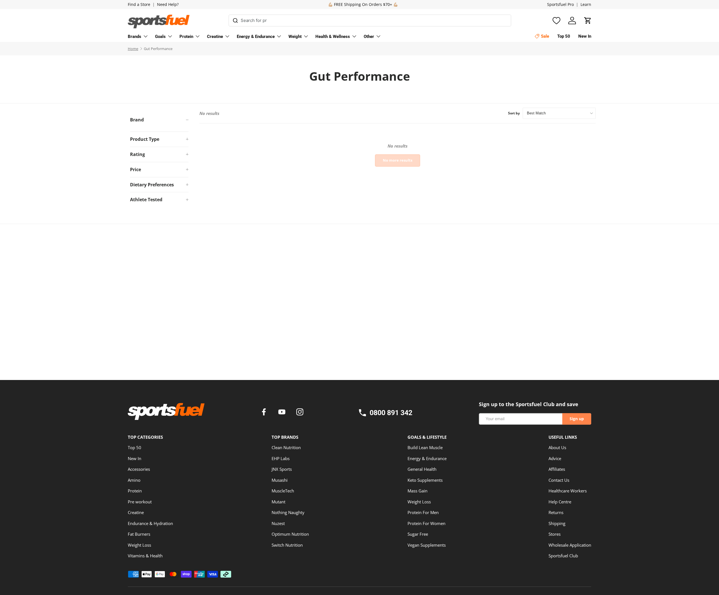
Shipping (557, 523)
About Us (557, 447)
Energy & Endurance (256, 36)
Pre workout (140, 501)
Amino (134, 480)
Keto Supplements (425, 480)
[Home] (166, 413)
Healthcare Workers (568, 491)
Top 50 (134, 447)
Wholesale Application (570, 545)
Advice (555, 458)
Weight (295, 36)
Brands (134, 36)
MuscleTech (283, 491)
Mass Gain (417, 491)
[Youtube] (283, 412)
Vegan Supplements (427, 545)
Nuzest (278, 523)
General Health (422, 469)
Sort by (514, 113)
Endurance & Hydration (150, 523)
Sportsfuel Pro (560, 4)
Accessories (139, 469)
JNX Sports (282, 469)
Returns (556, 512)
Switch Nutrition (287, 545)
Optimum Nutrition (290, 534)
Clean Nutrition (286, 447)
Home (133, 49)
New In (134, 458)
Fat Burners (139, 534)
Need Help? (168, 4)
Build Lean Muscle (425, 447)
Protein (186, 36)
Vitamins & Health (145, 555)
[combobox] (370, 20)
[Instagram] (300, 412)
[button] (588, 20)
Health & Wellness (332, 36)
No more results (397, 160)
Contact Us (559, 480)
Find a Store (139, 4)
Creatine (215, 36)
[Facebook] (265, 412)
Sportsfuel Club (563, 555)
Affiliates (557, 469)
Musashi (280, 480)
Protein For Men (423, 512)
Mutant (278, 501)
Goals (160, 36)
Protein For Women (426, 523)
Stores (555, 534)
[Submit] (235, 19)
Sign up (577, 418)
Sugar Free (418, 534)
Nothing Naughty (288, 512)
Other (369, 36)
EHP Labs (281, 458)
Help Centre (560, 501)
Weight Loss (139, 545)
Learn (586, 4)
